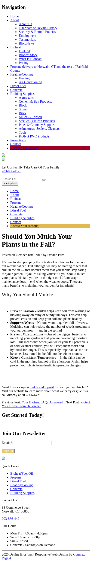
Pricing (23, 63)
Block (23, 105)
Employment (27, 35)
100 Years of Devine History (38, 28)
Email (7, 443)
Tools (22, 132)
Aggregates (26, 97)
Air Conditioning (30, 82)
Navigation (9, 183)
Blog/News (26, 43)
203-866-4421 (11, 171)
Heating (24, 78)
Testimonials (27, 39)
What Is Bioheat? (30, 59)
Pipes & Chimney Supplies (37, 125)
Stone (23, 109)
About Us (25, 24)
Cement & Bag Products (35, 101)
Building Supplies (22, 94)
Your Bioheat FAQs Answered (42, 402)
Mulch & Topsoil (30, 117)
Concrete (16, 90)
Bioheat (15, 47)
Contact (15, 144)
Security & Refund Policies (37, 32)
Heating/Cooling (21, 74)
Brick (22, 113)
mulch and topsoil (42, 387)
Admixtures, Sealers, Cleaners (39, 128)
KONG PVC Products (34, 136)
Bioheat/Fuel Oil (21, 473)
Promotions (18, 140)
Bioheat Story (28, 55)
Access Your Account (24, 148)
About (14, 20)
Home (14, 16)
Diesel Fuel (18, 86)
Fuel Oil (24, 51)
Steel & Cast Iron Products (37, 121)
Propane (15, 202)
